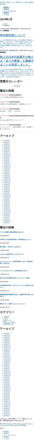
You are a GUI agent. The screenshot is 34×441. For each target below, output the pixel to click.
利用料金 (6, 433)
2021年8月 (6, 215)
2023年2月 (6, 193)
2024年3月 (6, 175)
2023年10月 (6, 182)
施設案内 (6, 431)
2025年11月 (6, 155)
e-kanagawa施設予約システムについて (11, 120)
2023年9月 (6, 184)
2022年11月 (6, 197)
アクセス (6, 438)
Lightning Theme (21, 423)
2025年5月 (6, 158)
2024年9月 (6, 169)
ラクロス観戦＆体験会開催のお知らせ (12, 97)
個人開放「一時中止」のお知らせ (10, 111)
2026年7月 (6, 142)
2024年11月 (6, 166)
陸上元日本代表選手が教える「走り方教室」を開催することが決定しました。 (17, 60)
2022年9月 (6, 199)
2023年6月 (6, 188)
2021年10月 (6, 211)
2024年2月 (6, 177)
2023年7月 (6, 186)
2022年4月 (6, 204)
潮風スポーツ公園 (23, 115)
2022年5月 (6, 202)
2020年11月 (6, 221)
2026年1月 (6, 151)
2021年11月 (6, 210)
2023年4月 (6, 191)
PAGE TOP (31, 426)
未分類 (5, 318)
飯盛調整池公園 (8, 324)
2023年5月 (6, 190)
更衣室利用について (12, 35)
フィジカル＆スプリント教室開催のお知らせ (14, 270)
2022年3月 (6, 206)
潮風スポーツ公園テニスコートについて (12, 303)
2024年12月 (6, 164)
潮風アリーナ (16, 101)
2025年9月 (6, 157)
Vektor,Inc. (16, 425)
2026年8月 (6, 140)
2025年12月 (6, 153)
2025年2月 (6, 162)
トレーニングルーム (9, 435)
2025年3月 (6, 160)
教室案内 (6, 437)
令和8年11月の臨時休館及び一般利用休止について (15, 104)
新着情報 (6, 30)
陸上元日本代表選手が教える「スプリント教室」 (15, 278)
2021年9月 (6, 213)
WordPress (10, 423)
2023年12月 (6, 179)
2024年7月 (6, 171)
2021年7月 (6, 217)
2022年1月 (6, 208)
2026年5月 (6, 144)
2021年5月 (6, 219)
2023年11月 (6, 180)
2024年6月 (6, 173)
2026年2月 (6, 149)
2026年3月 (6, 148)
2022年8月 (6, 200)
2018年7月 (6, 222)
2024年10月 (6, 168)
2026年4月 (6, 146)
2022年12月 (6, 195)
